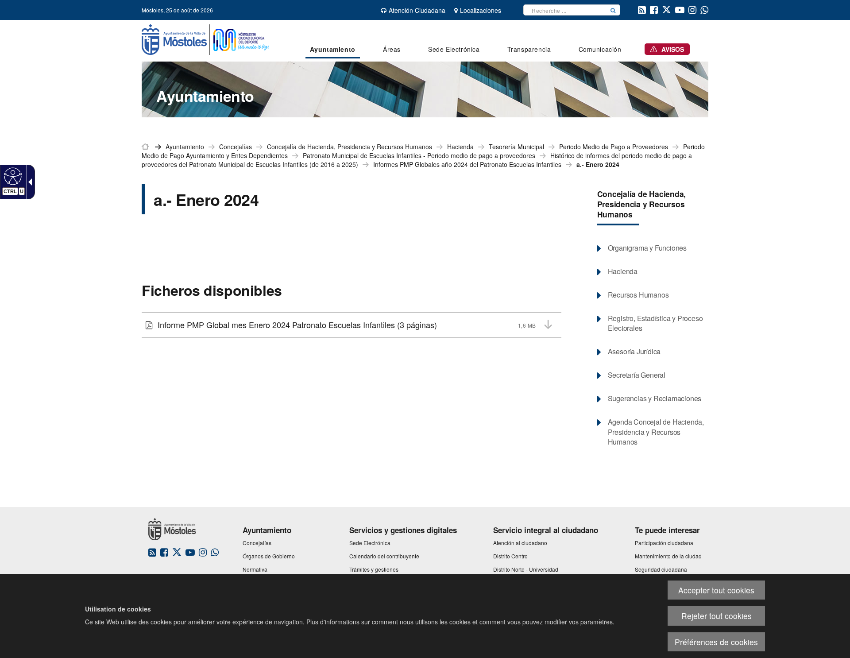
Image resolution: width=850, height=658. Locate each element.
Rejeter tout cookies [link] (716, 615)
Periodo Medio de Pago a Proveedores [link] (613, 146)
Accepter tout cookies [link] (716, 590)
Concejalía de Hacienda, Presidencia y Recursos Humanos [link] (349, 146)
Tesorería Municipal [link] (516, 146)
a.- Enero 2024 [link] (597, 164)
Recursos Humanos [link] (638, 295)
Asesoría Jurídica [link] (634, 351)
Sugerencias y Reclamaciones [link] (655, 398)
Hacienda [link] (460, 146)
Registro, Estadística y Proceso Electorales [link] (655, 323)
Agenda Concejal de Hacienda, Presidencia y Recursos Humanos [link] (656, 432)
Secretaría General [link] (636, 375)
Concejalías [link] (235, 146)
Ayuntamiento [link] (185, 146)
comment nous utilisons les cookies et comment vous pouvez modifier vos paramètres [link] (492, 621)
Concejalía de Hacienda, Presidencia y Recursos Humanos (641, 204)
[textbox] (565, 9)
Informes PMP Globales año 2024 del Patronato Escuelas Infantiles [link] (467, 164)
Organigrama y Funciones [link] (647, 248)
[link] (11, 175)
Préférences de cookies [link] (716, 641)
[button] (613, 9)
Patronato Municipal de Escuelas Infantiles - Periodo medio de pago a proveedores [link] (419, 155)
